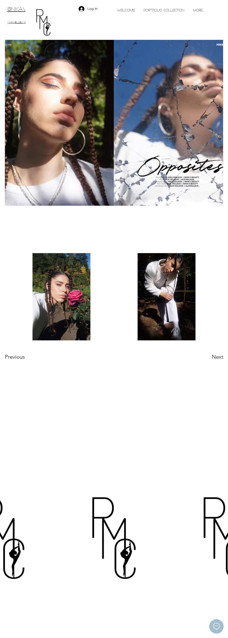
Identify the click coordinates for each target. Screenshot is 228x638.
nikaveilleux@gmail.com (24, 22)
